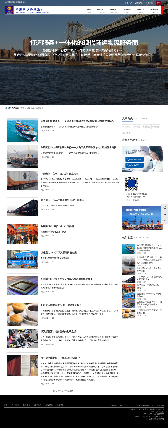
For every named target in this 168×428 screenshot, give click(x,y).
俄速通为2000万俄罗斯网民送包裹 (59, 252)
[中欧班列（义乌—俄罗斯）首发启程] (22, 180)
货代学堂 (139, 3)
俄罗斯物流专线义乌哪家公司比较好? (60, 357)
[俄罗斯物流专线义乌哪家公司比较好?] (22, 365)
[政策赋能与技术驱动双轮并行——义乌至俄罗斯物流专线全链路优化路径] (22, 157)
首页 (89, 11)
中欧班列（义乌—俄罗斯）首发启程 (59, 173)
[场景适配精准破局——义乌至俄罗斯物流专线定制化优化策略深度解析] (22, 131)
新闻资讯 (30, 108)
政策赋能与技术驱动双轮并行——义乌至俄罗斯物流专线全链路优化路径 (78, 147)
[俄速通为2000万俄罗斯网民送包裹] (22, 259)
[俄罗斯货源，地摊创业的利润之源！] (22, 338)
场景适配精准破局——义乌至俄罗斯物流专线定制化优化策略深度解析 (77, 121)
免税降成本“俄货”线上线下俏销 (57, 226)
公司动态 (156, 127)
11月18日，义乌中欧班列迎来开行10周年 (62, 200)
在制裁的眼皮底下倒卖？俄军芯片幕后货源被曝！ (67, 279)
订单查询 (37, 405)
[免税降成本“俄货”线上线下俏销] (22, 234)
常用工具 (128, 3)
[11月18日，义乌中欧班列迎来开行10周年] (22, 206)
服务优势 (140, 11)
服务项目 (114, 11)
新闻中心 (127, 11)
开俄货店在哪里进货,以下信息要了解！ (61, 305)
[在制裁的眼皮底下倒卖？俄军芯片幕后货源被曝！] (22, 285)
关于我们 (100, 11)
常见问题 (126, 127)
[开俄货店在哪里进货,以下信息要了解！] (22, 314)
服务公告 (149, 3)
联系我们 (154, 11)
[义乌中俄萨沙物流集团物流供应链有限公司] (36, 10)
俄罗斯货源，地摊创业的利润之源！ (59, 331)
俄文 (158, 3)
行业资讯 (126, 133)
